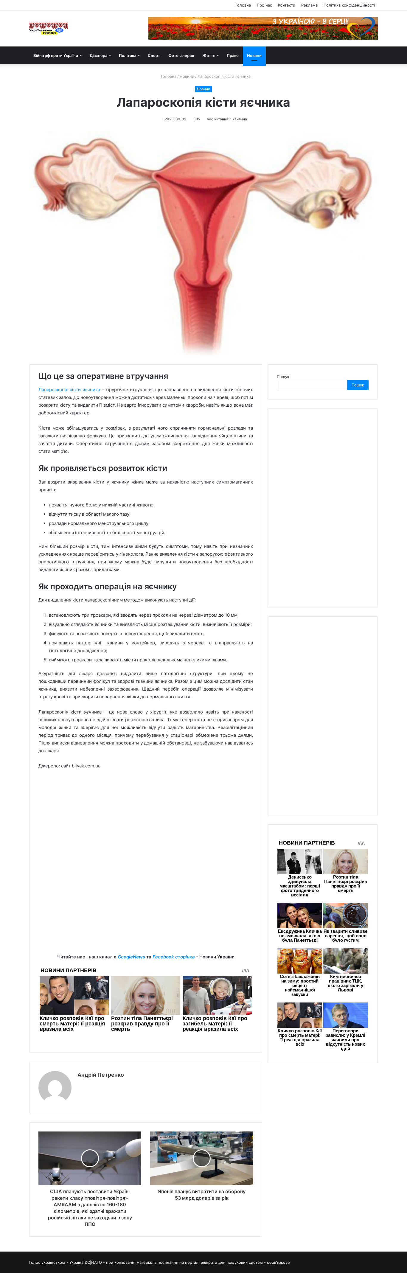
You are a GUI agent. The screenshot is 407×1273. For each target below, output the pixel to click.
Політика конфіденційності (349, 5)
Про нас (264, 5)
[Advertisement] (145, 819)
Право (233, 55)
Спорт (154, 55)
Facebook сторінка (174, 957)
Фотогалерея (181, 55)
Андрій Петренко (100, 1075)
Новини (254, 55)
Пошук (283, 376)
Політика (127, 55)
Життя (208, 55)
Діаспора (98, 55)
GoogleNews (131, 957)
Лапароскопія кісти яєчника (69, 389)
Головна (243, 5)
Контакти (286, 5)
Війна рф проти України (55, 55)
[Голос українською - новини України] (48, 29)
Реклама (309, 5)
